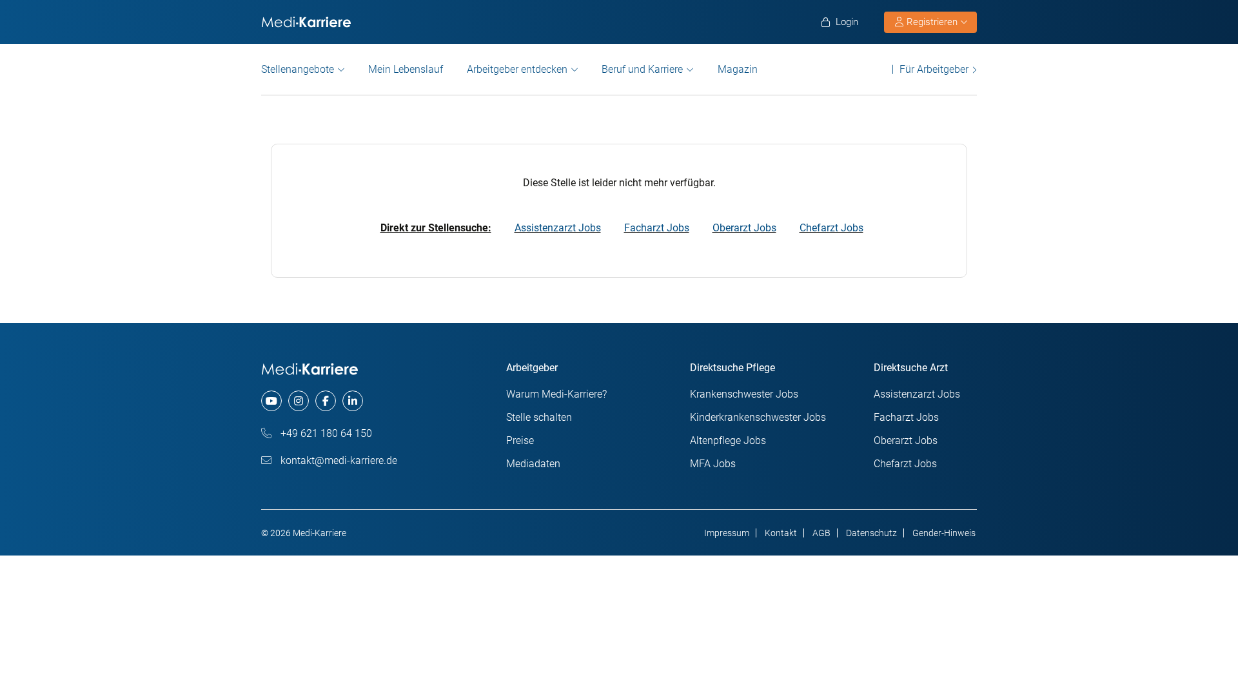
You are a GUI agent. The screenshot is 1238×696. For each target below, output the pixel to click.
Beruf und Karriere (642, 69)
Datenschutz (871, 533)
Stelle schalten (539, 417)
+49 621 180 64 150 (325, 433)
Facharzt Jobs (656, 228)
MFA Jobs (713, 464)
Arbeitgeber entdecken (517, 69)
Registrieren (932, 22)
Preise (520, 440)
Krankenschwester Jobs (744, 394)
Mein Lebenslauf (405, 69)
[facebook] (325, 401)
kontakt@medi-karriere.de (337, 460)
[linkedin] (352, 401)
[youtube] (271, 401)
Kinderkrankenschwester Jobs (758, 417)
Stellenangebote (297, 69)
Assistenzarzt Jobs (558, 228)
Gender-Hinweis (944, 533)
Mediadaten (533, 464)
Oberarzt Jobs (744, 228)
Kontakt (781, 533)
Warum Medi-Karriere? (556, 394)
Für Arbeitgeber (933, 69)
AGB (821, 533)
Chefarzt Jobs (831, 228)
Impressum (726, 533)
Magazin (738, 69)
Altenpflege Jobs (728, 440)
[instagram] (298, 401)
